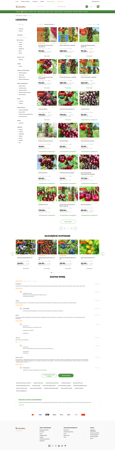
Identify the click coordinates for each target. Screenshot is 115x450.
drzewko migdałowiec (21, 390)
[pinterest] (65, 445)
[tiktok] (62, 445)
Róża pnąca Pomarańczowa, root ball (46, 258)
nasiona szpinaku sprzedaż (64, 385)
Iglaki (47, 11)
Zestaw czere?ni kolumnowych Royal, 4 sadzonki (67, 205)
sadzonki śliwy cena (38, 383)
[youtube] (59, 445)
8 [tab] (63, 272)
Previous (12, 253)
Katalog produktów (44, 430)
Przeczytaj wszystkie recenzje (49, 375)
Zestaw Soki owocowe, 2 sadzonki (68, 77)
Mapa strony (66, 435)
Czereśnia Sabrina (42, 109)
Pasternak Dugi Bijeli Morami (80, 385)
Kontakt (42, 1)
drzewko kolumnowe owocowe (23, 383)
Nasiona (81, 11)
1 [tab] (51, 272)
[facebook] (52, 445)
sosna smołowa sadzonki (36, 388)
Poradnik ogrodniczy (68, 431)
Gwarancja (35, 1)
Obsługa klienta (43, 435)
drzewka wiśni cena (77, 383)
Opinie (91, 438)
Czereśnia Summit (42, 172)
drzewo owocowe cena (21, 388)
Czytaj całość (21, 404)
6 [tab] (60, 272)
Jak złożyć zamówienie (93, 430)
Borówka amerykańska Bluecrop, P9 (68, 258)
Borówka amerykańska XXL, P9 (24, 257)
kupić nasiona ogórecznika (49, 385)
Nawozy (86, 11)
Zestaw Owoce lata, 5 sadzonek (88, 77)
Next (102, 253)
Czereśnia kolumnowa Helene (67, 172)
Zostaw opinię (66, 375)
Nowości (31, 11)
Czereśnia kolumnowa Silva (87, 141)
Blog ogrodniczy (95, 1)
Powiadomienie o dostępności (89, 119)
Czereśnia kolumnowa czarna (45, 141)
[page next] (75, 228)
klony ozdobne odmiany (66, 388)
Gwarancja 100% (94, 436)
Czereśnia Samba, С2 (86, 204)
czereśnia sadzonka (65, 383)
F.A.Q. (65, 437)
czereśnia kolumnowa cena (52, 383)
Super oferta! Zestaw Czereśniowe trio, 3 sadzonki (88, 173)
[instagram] (55, 445)
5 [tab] (58, 272)
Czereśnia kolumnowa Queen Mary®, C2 (88, 46)
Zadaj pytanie (60, 1)
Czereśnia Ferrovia (43, 204)
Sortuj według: (40, 24)
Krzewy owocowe (68, 11)
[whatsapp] (49, 445)
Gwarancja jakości (94, 434)
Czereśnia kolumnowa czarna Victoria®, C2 (45, 46)
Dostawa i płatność (25, 1)
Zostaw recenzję (50, 1)
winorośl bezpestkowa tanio (22, 385)
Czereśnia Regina (64, 141)
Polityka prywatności (44, 439)
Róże (35, 11)
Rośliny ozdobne (41, 11)
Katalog (18, 11)
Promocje (25, 11)
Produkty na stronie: (92, 24)
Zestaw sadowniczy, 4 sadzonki (67, 45)
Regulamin (42, 440)
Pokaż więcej (68, 221)
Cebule (51, 11)
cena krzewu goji (36, 385)
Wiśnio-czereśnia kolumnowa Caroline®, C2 (45, 78)
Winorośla (75, 11)
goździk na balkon (79, 388)
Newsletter (66, 430)
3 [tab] (54, 272)
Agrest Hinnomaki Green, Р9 (88, 257)
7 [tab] (61, 272)
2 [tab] (53, 272)
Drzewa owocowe (58, 11)
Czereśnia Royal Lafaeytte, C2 (67, 109)
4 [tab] (56, 272)
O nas (17, 1)
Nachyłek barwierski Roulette (51, 388)
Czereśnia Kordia (85, 109)
